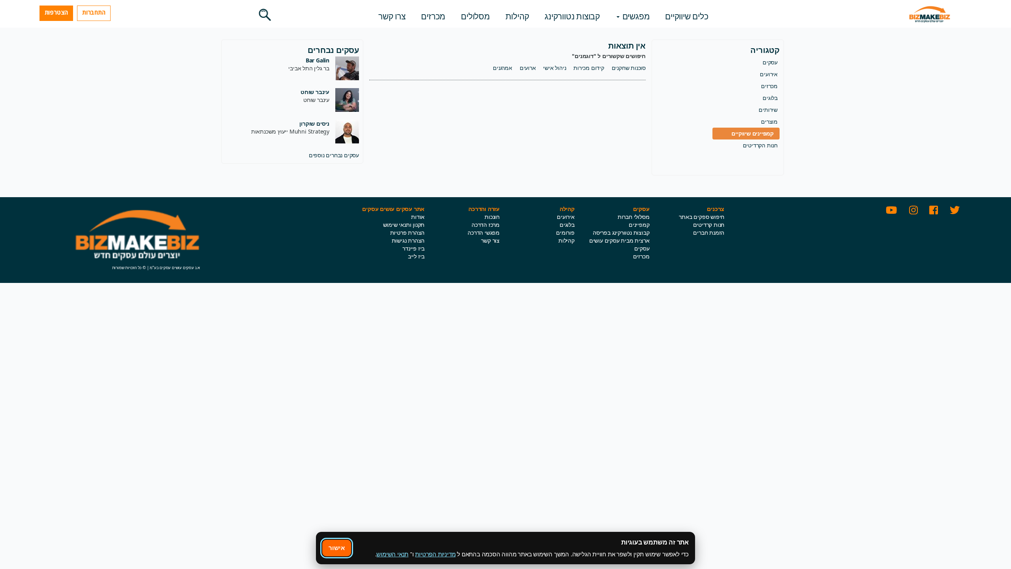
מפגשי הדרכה (484, 232)
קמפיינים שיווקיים (752, 133)
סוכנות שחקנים (629, 68)
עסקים (770, 62)
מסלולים (475, 16)
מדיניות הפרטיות (435, 554)
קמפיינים (639, 224)
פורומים (565, 232)
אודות (418, 216)
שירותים (768, 109)
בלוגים (770, 98)
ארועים (528, 68)
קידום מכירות (588, 68)
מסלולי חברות (634, 216)
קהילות (517, 16)
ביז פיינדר (413, 248)
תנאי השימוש (392, 554)
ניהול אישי (554, 68)
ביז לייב (416, 256)
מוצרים (769, 121)
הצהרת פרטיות (407, 232)
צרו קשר (392, 16)
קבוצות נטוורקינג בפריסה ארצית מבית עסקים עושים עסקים (619, 240)
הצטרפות (56, 12)
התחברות (93, 12)
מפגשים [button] (635, 16)
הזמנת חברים (708, 232)
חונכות (492, 216)
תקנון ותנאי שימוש (404, 224)
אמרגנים (502, 68)
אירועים (769, 74)
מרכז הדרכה (486, 224)
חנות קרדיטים (709, 224)
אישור (337, 548)
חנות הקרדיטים (760, 145)
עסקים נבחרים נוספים (334, 155)
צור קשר (490, 240)
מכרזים (433, 16)
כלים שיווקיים (686, 16)
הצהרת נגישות (408, 240)
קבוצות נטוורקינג (572, 16)
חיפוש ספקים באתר (701, 216)
